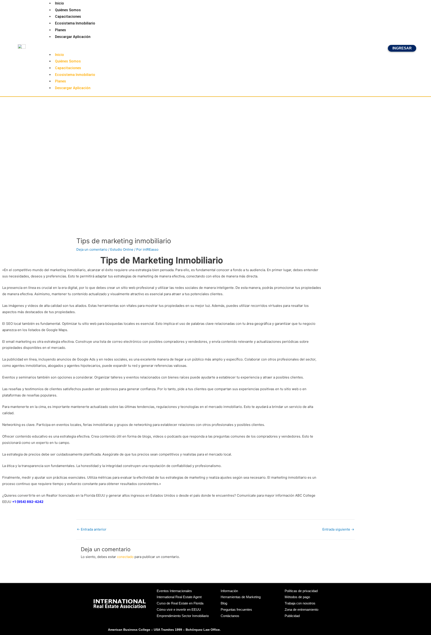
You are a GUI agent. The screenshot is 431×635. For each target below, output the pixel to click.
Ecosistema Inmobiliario (75, 23)
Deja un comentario (91, 249)
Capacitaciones (68, 16)
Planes (60, 30)
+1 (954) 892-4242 (27, 502)
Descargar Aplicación (72, 37)
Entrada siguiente (338, 529)
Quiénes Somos (68, 10)
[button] (215, 48)
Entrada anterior (91, 529)
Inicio (59, 55)
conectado (125, 557)
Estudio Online (121, 249)
